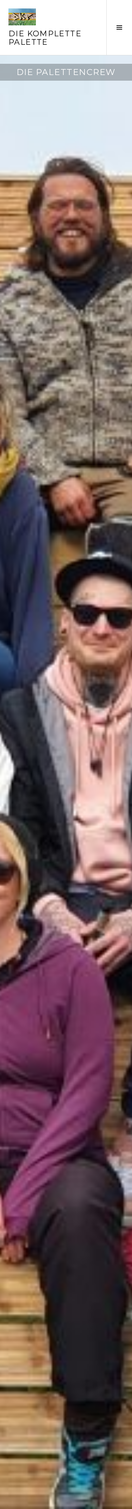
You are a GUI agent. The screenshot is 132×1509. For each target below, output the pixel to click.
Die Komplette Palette (44, 38)
